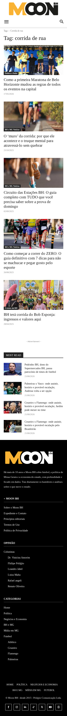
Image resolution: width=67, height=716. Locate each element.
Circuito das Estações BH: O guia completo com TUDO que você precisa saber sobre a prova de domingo (30, 199)
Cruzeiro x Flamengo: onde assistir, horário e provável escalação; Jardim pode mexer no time (44, 406)
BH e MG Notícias (12, 130)
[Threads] (58, 707)
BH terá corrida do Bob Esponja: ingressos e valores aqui (29, 316)
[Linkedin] (25, 707)
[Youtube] (50, 707)
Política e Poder (11, 73)
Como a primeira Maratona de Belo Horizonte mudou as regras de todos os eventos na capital (32, 84)
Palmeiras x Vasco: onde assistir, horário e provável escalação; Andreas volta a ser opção (41, 387)
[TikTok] (33, 707)
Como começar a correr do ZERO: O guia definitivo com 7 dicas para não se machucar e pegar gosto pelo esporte (32, 260)
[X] (42, 707)
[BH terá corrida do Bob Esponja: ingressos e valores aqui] (33, 295)
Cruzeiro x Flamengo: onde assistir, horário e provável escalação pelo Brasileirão (43, 425)
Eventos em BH (11, 308)
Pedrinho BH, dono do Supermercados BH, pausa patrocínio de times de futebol (40, 368)
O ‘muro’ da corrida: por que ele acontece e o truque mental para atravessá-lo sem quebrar (29, 141)
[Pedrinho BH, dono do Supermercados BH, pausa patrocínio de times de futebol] (13, 369)
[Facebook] (8, 707)
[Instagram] (17, 707)
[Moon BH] (33, 8)
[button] (6, 22)
